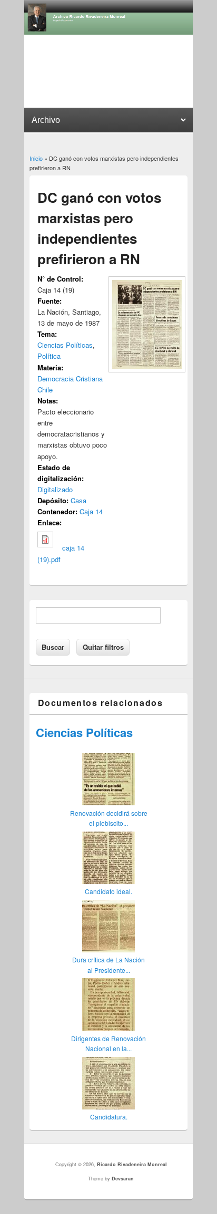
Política (49, 356)
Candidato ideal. (108, 891)
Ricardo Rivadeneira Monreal (132, 1164)
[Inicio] (108, 32)
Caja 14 (91, 511)
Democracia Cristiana (70, 378)
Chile (45, 390)
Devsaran (123, 1178)
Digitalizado (55, 489)
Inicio (36, 158)
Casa (78, 500)
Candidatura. (108, 1116)
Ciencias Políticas (65, 345)
